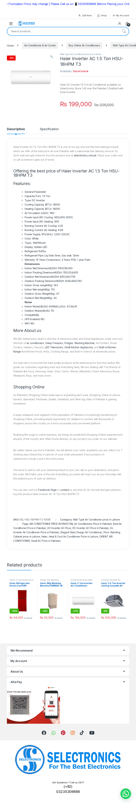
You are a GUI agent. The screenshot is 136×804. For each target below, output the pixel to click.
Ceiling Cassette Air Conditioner (110, 581)
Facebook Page (47, 489)
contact (64, 489)
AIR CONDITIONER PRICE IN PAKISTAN (51, 523)
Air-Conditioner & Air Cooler (40, 45)
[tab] (16, 131)
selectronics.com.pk (85, 155)
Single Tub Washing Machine (49, 581)
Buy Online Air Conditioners (84, 45)
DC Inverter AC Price (59, 528)
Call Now (87, 15)
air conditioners (35, 343)
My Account (122, 15)
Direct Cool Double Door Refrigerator (21, 581)
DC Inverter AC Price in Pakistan (90, 528)
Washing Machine (84, 343)
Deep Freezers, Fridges (59, 343)
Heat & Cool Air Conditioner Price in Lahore (73, 536)
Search (124, 31)
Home (10, 45)
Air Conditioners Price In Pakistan (93, 523)
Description (16, 129)
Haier (44, 536)
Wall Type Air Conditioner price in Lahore (80, 54)
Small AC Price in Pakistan (45, 540)
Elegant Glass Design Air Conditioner (81, 532)
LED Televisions (54, 347)
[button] (125, 793)
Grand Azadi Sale (79, 580)
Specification (49, 129)
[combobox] (63, 31)
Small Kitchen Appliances (78, 347)
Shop (104, 15)
